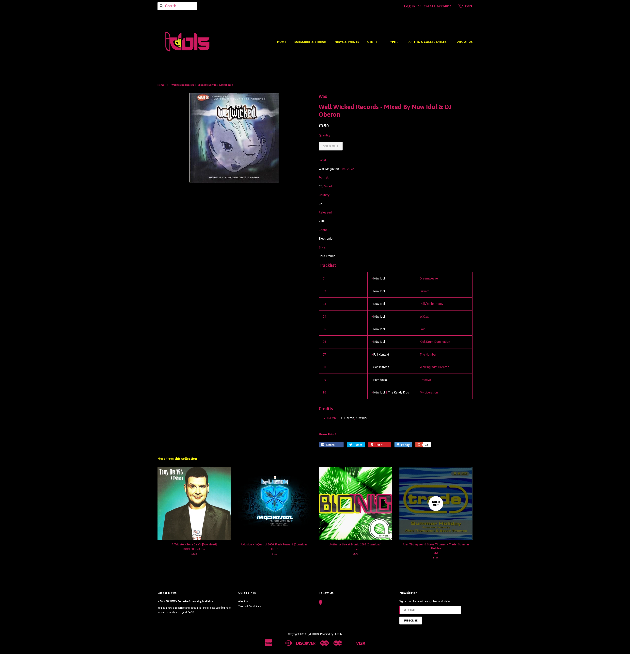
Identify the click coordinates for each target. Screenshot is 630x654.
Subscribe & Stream (310, 42)
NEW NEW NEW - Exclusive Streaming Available (185, 601)
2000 (322, 221)
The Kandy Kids (398, 392)
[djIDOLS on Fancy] (321, 603)
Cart (468, 6)
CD (320, 186)
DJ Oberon (347, 418)
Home (281, 42)
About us (464, 42)
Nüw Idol (379, 278)
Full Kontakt (381, 354)
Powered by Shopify (331, 634)
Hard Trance (327, 256)
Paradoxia (380, 380)
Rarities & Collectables (427, 42)
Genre (372, 42)
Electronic (325, 238)
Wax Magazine (329, 169)
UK (320, 204)
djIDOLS (314, 634)
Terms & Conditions (249, 606)
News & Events (347, 42)
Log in (409, 6)
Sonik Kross (381, 367)
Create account (437, 6)
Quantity (324, 135)
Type (392, 42)
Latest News (167, 593)
